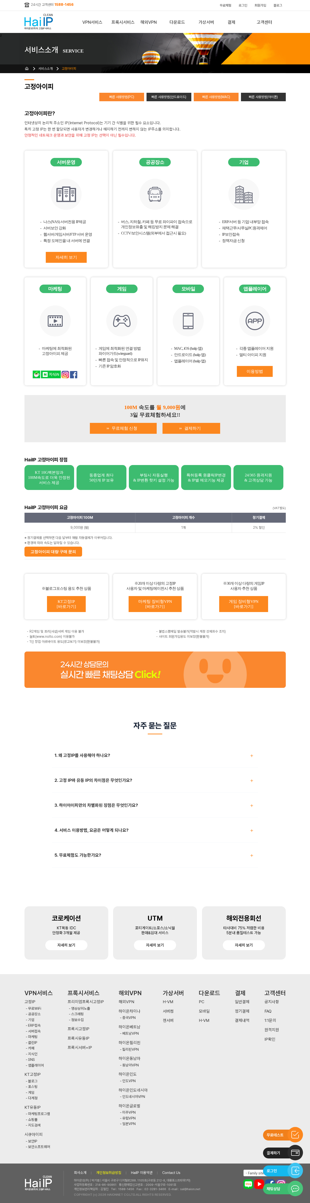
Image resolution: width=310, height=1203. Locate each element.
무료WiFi (34, 1009)
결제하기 (192, 428)
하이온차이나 (129, 1011)
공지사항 (271, 1002)
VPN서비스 (92, 22)
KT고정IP (32, 1074)
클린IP (32, 1043)
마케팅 (33, 1037)
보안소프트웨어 (39, 1147)
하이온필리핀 (129, 1042)
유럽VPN (129, 1118)
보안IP (32, 1141)
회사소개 (80, 1173)
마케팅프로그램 (39, 1114)
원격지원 (271, 1030)
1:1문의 (270, 1020)
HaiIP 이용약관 (142, 1173)
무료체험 (225, 5)
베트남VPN (130, 1034)
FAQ (267, 1011)
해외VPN (148, 22)
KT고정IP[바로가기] (66, 604)
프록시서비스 (123, 22)
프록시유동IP (78, 1038)
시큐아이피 (33, 1134)
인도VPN (129, 1081)
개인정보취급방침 (108, 1173)
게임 (31, 1093)
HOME (26, 68)
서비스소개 (45, 68)
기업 (31, 1020)
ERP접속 (34, 1026)
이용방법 (255, 371)
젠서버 (168, 1020)
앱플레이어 (36, 1065)
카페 (31, 1048)
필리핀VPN (130, 1050)
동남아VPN (130, 1065)
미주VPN (129, 1112)
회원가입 (260, 5)
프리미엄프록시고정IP (86, 1002)
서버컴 (168, 1011)
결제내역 (242, 1020)
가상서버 (206, 22)
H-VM (168, 1002)
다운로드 (177, 22)
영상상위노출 (80, 1009)
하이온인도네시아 (133, 1090)
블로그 (277, 5)
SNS (31, 1060)
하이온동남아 (129, 1058)
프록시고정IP (78, 1029)
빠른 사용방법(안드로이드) (168, 97)
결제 (231, 22)
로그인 (243, 5)
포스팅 (33, 1087)
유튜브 (259, 1184)
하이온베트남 (129, 1027)
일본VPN (129, 1124)
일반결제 (242, 1002)
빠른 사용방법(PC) (121, 97)
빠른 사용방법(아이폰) (263, 97)
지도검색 (34, 1125)
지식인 (33, 1054)
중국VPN (129, 1018)
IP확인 (269, 1039)
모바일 (204, 1011)
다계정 (33, 1098)
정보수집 (77, 1020)
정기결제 (242, 1011)
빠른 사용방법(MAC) (216, 97)
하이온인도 (128, 1074)
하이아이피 (39, 22)
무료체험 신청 (124, 428)
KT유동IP (32, 1107)
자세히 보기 (66, 257)
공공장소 (34, 1014)
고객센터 (264, 22)
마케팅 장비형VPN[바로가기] (155, 604)
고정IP (29, 1002)
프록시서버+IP (80, 1047)
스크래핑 (77, 1014)
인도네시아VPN (133, 1097)
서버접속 (34, 1031)
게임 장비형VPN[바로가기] (243, 604)
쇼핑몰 (33, 1120)
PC (201, 1002)
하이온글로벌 (129, 1106)
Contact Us (171, 1173)
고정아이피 (69, 68)
